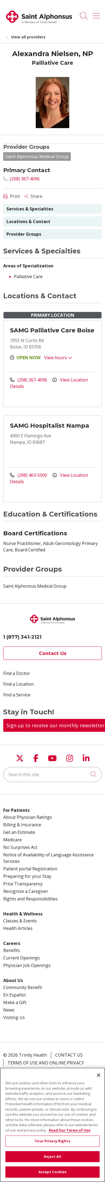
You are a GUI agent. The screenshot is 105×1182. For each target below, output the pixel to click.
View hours (56, 358)
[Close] (98, 1075)
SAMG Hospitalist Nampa (49, 425)
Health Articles (18, 928)
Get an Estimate (19, 832)
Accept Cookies (52, 1171)
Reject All (52, 1156)
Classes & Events (20, 921)
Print (14, 196)
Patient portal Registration (30, 869)
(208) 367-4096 (24, 179)
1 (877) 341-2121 (22, 637)
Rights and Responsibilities (30, 899)
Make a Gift (14, 1002)
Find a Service (16, 695)
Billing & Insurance (22, 825)
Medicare (12, 840)
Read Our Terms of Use (69, 1130)
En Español (14, 995)
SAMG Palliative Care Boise (52, 330)
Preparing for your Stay (27, 876)
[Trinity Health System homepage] (39, 26)
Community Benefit (22, 987)
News (9, 1010)
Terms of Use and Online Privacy (46, 1063)
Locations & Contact (28, 221)
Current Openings (21, 958)
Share (35, 196)
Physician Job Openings (27, 965)
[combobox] (52, 774)
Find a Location (18, 684)
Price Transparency (23, 884)
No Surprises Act (20, 847)
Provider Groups (23, 234)
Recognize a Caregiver (25, 891)
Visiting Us (14, 1017)
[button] (97, 14)
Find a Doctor (16, 673)
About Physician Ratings (27, 817)
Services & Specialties (29, 209)
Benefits (11, 950)
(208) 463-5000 (32, 475)
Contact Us (52, 653)
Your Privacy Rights (52, 1141)
